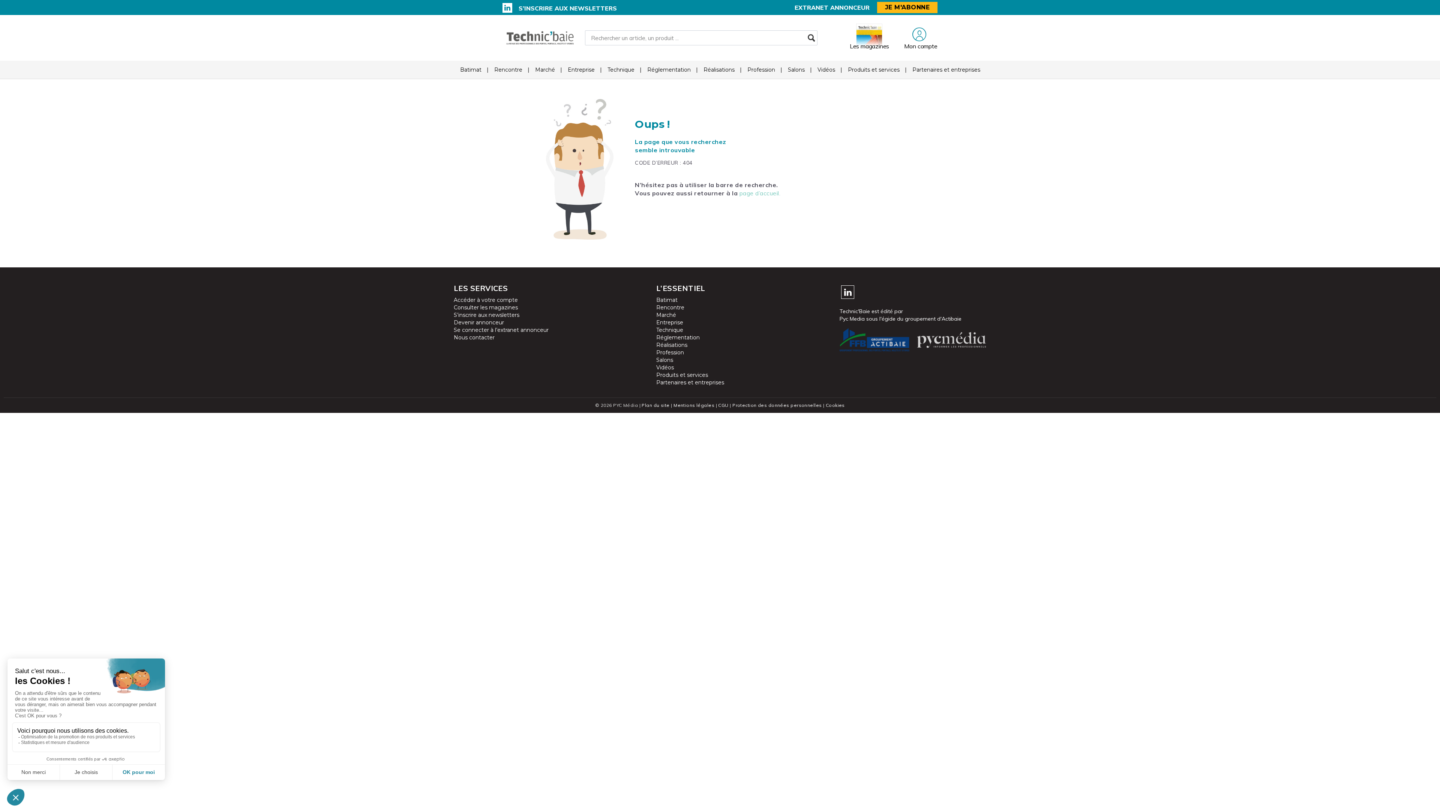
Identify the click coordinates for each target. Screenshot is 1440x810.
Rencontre (508, 69)
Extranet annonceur (832, 7)
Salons (796, 69)
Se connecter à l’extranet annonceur (501, 330)
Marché (545, 69)
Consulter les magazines (486, 307)
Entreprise (581, 69)
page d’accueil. (760, 193)
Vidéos (826, 69)
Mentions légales (694, 405)
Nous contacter (474, 337)
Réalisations (719, 69)
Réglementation (669, 69)
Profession (761, 69)
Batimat (471, 69)
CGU (723, 405)
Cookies (835, 405)
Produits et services (874, 69)
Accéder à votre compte (486, 300)
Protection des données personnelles (777, 405)
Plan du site (655, 405)
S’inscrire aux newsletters (568, 8)
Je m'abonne (907, 7)
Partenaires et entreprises (946, 69)
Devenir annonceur (479, 322)
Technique (621, 69)
